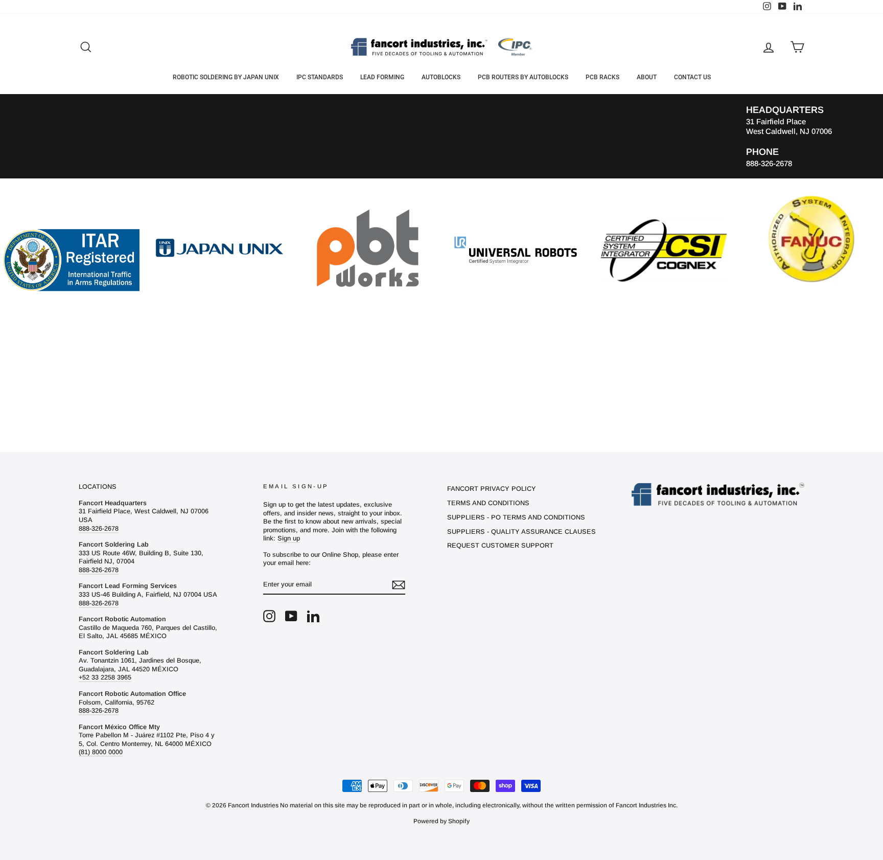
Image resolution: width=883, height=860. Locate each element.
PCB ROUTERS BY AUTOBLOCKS (523, 77)
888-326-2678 (99, 528)
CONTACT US (692, 77)
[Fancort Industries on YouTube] (291, 616)
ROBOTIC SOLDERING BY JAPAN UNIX (226, 77)
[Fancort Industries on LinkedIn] (313, 616)
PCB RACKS (602, 77)
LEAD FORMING (382, 77)
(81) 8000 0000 (101, 752)
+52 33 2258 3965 (105, 677)
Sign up (288, 538)
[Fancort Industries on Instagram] (269, 616)
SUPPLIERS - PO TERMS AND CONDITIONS (516, 517)
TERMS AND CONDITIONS (488, 503)
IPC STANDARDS (319, 77)
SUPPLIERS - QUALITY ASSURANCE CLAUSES (521, 531)
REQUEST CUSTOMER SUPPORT (500, 545)
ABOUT (647, 77)
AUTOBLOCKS (441, 77)
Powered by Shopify (441, 821)
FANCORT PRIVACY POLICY (491, 488)
